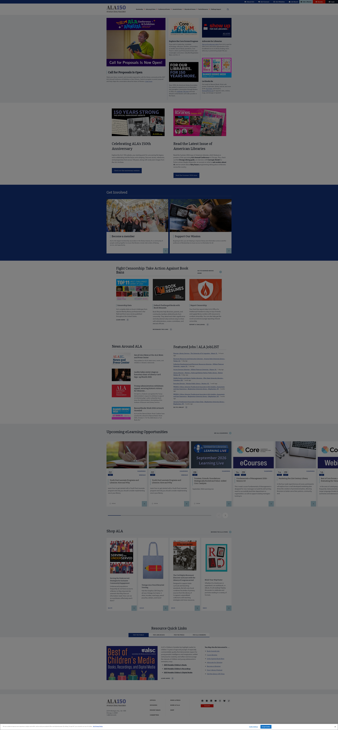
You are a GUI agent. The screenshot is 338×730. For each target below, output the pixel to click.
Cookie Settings (253, 726)
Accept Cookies (266, 726)
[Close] (335, 727)
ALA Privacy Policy (98, 726)
